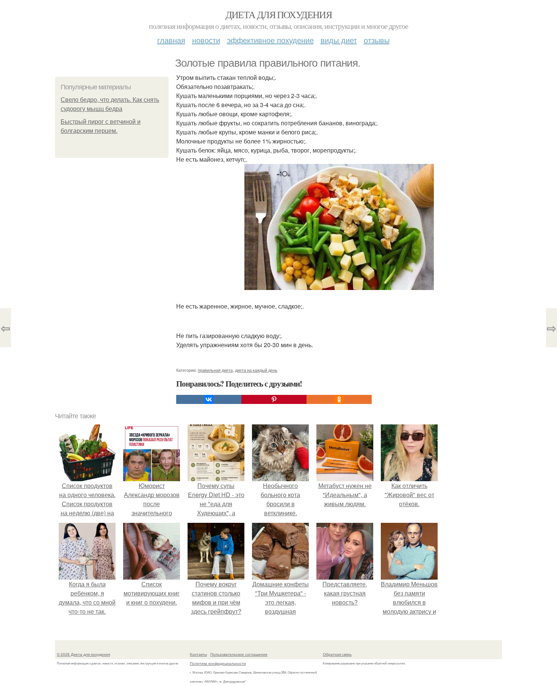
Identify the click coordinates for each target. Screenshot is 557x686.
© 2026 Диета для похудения (83, 654)
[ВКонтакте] (208, 399)
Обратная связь (337, 654)
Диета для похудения (278, 14)
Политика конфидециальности (218, 663)
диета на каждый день (256, 370)
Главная (171, 39)
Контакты (198, 654)
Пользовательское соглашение (239, 654)
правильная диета (215, 370)
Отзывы (377, 39)
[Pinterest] (274, 399)
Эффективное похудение (270, 39)
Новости (206, 39)
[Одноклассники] (339, 399)
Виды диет (339, 39)
